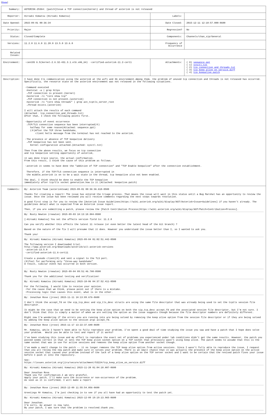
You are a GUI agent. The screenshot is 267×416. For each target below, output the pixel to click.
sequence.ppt (201, 62)
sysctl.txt (200, 65)
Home (4, 2)
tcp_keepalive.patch (206, 72)
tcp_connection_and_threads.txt (214, 67)
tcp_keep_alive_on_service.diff (214, 70)
